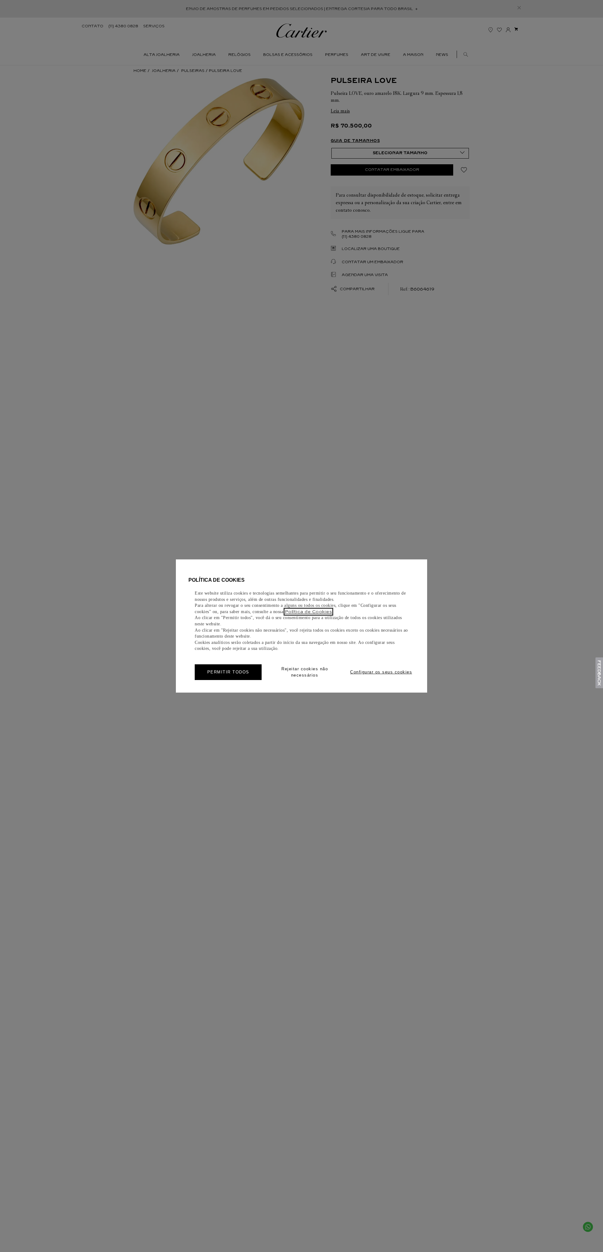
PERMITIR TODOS (228, 672)
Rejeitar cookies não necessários (304, 672)
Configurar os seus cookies (381, 672)
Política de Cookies (308, 611)
